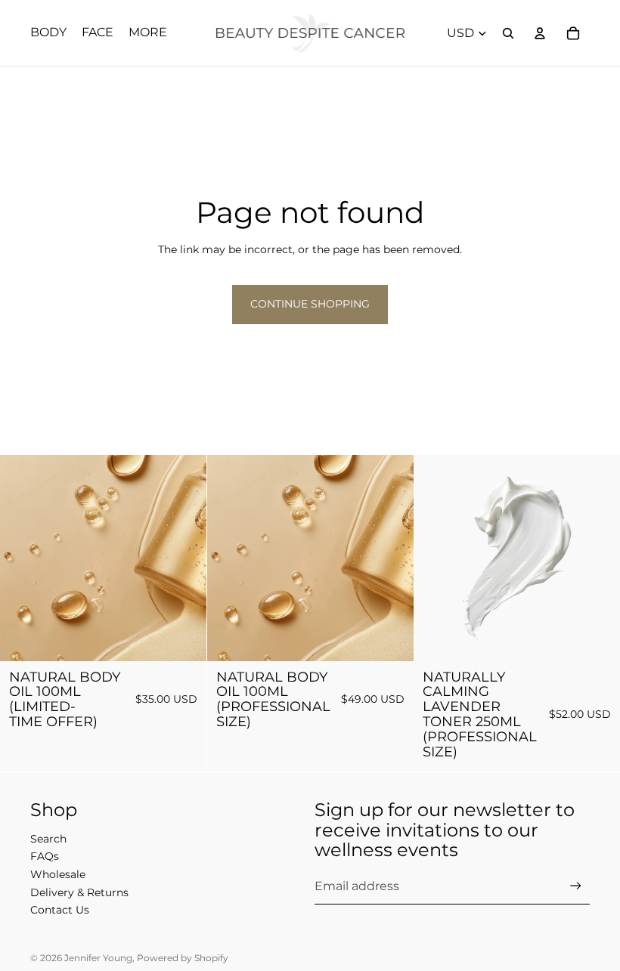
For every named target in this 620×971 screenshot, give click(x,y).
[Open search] (508, 33)
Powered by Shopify (182, 957)
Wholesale (57, 874)
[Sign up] (576, 886)
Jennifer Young (98, 957)
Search (48, 839)
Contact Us (59, 910)
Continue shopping (310, 304)
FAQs (44, 856)
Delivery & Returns (79, 892)
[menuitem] (148, 33)
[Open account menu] (539, 33)
